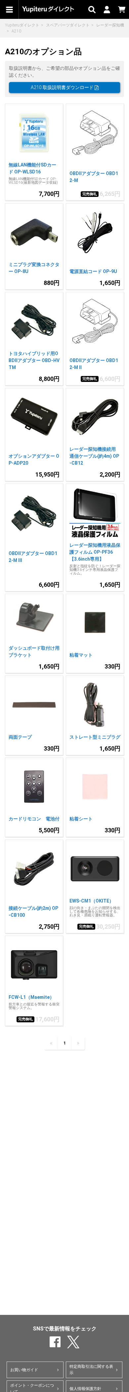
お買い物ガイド (24, 1370)
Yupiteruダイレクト (22, 25)
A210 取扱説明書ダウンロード (63, 87)
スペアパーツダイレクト (68, 25)
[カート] (121, 9)
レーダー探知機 (110, 25)
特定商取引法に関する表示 (91, 1369)
